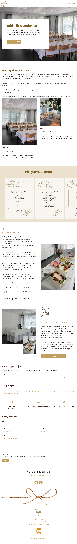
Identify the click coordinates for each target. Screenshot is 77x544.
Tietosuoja (33, 538)
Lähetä (5, 461)
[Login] (67, 3)
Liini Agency (49, 542)
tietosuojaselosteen (32, 457)
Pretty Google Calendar (70, 377)
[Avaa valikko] (73, 3)
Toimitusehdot (42, 538)
